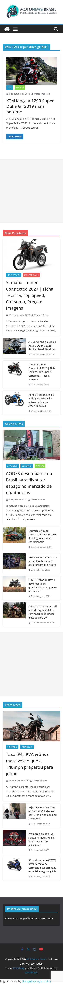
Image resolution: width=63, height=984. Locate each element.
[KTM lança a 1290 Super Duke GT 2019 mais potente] (31, 71)
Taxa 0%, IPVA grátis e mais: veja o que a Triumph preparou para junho (29, 763)
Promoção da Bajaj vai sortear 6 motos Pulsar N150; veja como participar (41, 839)
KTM (9, 87)
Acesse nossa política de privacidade (29, 918)
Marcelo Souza (41, 315)
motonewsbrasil (42, 93)
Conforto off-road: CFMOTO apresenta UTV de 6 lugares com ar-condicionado (42, 536)
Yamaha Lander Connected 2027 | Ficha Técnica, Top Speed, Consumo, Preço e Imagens (29, 295)
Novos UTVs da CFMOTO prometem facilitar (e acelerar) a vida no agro (42, 561)
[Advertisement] (31, 191)
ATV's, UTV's (12, 466)
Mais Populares (31, 275)
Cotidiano (26, 466)
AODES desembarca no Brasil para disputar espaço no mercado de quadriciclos (29, 482)
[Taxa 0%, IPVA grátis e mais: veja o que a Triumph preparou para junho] (31, 726)
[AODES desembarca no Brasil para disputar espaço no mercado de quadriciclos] (31, 445)
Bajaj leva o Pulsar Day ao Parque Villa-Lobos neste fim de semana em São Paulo (42, 813)
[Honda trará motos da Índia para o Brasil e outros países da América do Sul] (14, 403)
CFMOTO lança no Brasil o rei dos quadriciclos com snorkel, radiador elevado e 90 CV (42, 612)
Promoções (27, 747)
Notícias (20, 87)
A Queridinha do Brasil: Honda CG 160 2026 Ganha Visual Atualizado (42, 345)
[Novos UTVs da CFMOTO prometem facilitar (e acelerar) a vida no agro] (14, 563)
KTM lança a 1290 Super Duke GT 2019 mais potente (30, 106)
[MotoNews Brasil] (7, 29)
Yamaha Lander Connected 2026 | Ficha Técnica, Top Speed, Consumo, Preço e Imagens (42, 372)
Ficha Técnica (13, 275)
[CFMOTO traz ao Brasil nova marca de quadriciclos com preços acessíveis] (14, 588)
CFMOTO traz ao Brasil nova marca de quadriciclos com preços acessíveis (42, 585)
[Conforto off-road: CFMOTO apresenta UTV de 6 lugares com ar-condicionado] (14, 539)
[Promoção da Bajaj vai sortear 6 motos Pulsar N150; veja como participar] (14, 842)
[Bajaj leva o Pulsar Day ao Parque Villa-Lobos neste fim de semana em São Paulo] (14, 815)
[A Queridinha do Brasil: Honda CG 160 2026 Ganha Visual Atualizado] (14, 348)
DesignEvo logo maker (36, 981)
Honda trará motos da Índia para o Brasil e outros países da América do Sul (41, 400)
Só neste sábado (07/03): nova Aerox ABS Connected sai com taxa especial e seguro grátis (42, 866)
